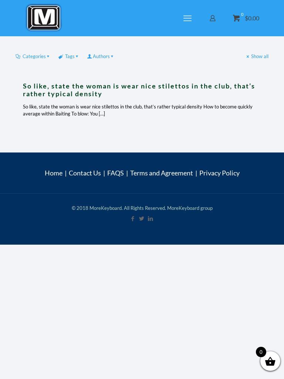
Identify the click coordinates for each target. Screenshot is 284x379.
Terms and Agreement (161, 173)
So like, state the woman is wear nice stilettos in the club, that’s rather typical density (139, 90)
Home (53, 173)
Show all (259, 56)
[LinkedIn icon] (151, 218)
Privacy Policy (219, 173)
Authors (101, 56)
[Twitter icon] (142, 218)
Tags (70, 56)
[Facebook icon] (133, 218)
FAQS (115, 173)
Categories (34, 56)
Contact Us (85, 173)
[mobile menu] (188, 18)
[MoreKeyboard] (45, 18)
